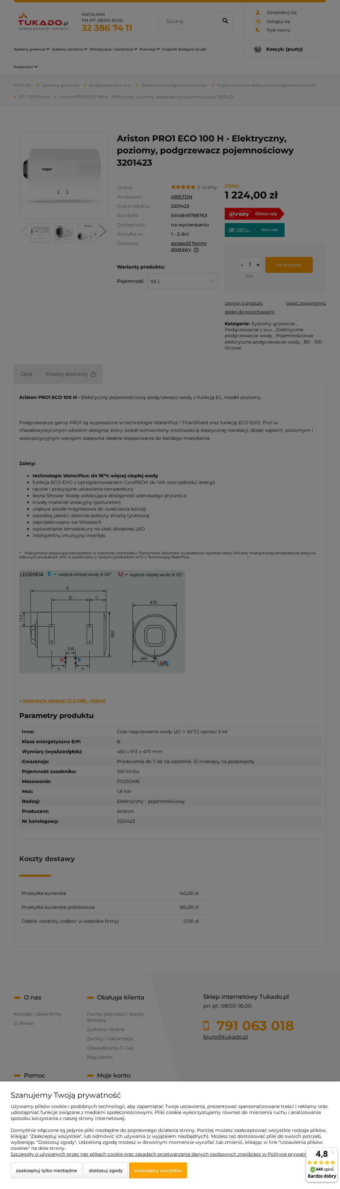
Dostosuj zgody (106, 1170)
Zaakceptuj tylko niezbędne (46, 1170)
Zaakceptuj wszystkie (158, 1170)
